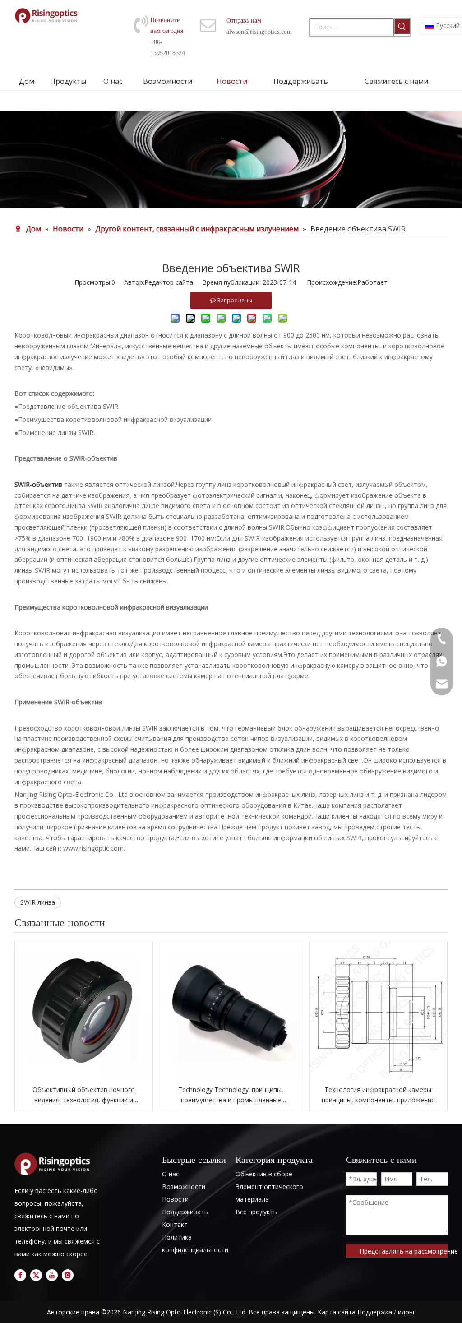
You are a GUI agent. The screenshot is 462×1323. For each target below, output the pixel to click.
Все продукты (257, 1211)
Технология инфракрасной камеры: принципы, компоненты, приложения (378, 1095)
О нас (170, 1174)
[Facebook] (20, 1275)
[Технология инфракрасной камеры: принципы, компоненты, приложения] (378, 1011)
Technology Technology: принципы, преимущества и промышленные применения (230, 1095)
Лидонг (405, 1312)
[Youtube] (52, 1275)
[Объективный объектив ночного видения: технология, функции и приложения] (83, 1011)
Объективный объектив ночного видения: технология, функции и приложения (83, 1095)
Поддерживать (185, 1211)
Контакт (175, 1224)
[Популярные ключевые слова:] (402, 26)
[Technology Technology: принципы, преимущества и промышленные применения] (231, 1011)
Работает (372, 282)
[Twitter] (36, 1275)
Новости (175, 1199)
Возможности (183, 1186)
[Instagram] (68, 1275)
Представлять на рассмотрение (404, 1251)
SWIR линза (37, 902)
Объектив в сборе (264, 1174)
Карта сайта (337, 1312)
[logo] (53, 1164)
